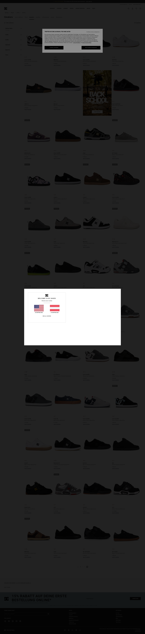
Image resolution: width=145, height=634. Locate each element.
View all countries (47, 316)
